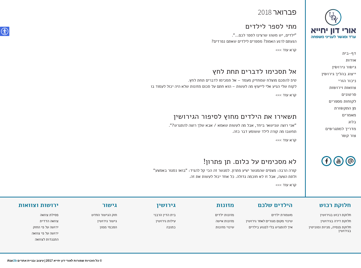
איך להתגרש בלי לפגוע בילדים (270, 227)
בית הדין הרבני (164, 214)
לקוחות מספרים (342, 101)
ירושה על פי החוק (45, 227)
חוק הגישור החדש (104, 214)
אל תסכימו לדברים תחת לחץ (254, 71)
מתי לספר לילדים (270, 26)
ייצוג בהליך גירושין (338, 74)
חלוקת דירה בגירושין (335, 221)
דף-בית (349, 53)
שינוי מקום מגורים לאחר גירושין (269, 221)
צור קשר (348, 135)
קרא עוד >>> (286, 50)
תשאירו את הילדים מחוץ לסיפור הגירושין (234, 116)
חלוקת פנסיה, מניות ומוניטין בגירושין (330, 229)
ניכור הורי (347, 81)
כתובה (171, 227)
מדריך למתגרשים (340, 129)
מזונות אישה (225, 221)
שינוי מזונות (225, 227)
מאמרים (349, 115)
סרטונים (349, 94)
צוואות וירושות (342, 87)
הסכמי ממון (108, 227)
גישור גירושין (344, 67)
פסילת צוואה (49, 214)
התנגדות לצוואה (46, 239)
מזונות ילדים (224, 214)
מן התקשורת (345, 108)
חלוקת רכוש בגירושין (335, 214)
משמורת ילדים (281, 214)
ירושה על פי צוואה (45, 233)
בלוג (352, 122)
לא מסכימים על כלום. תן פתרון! (249, 162)
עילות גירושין (166, 221)
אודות (351, 60)
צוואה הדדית (49, 221)
